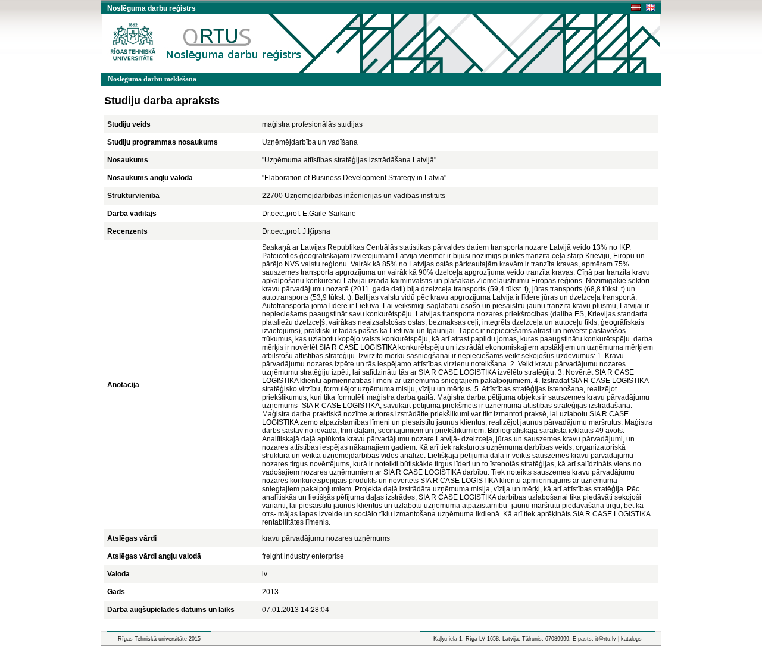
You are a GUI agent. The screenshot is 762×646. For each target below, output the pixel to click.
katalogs (631, 639)
